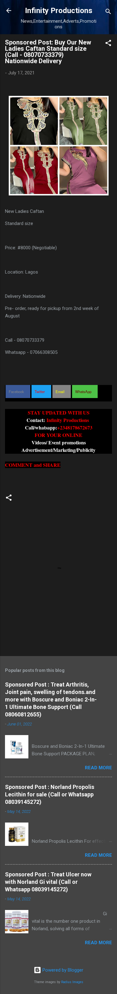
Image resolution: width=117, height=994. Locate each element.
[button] (108, 44)
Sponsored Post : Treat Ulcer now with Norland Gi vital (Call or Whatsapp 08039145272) (48, 882)
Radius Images (72, 982)
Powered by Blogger (62, 970)
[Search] (108, 12)
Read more (98, 768)
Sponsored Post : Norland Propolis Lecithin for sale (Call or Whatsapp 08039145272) (49, 794)
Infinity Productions (58, 10)
